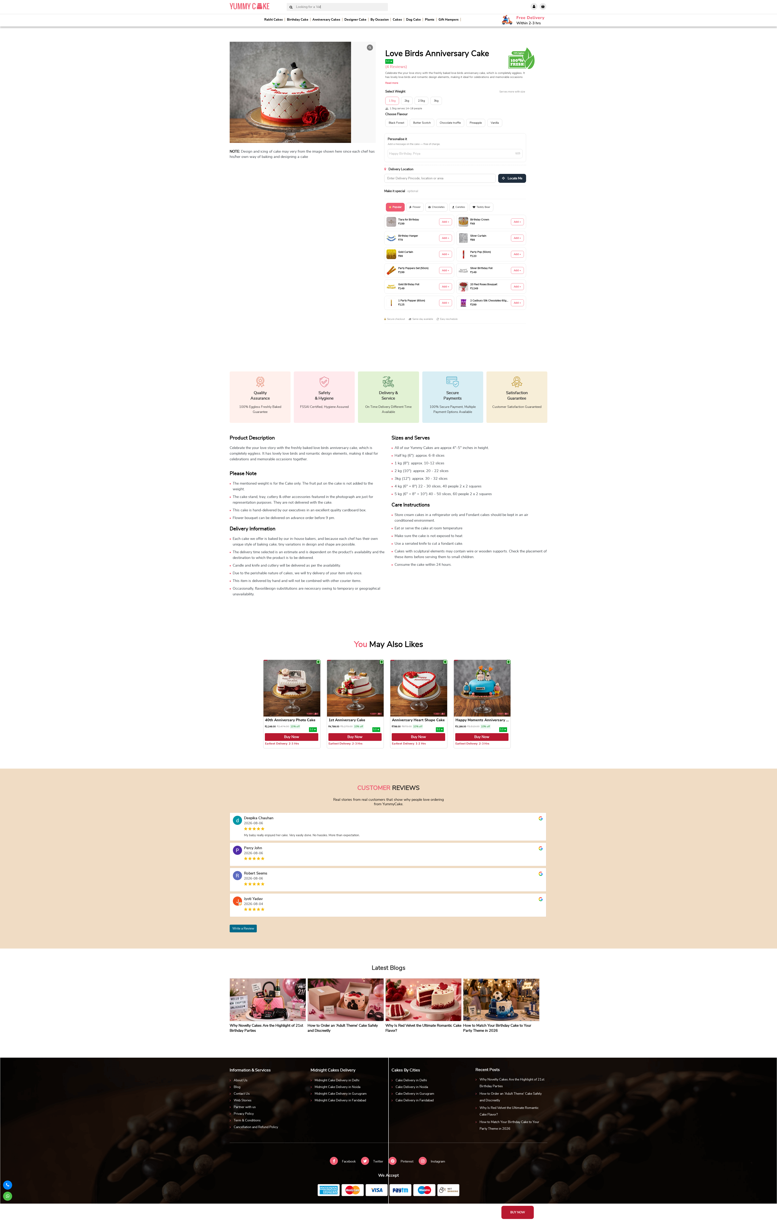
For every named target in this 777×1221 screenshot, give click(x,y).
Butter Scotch (422, 122)
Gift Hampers (448, 19)
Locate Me (514, 178)
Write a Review (243, 928)
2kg (406, 100)
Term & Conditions (247, 1120)
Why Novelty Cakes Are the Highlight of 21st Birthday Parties (512, 1083)
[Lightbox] (370, 48)
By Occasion (379, 19)
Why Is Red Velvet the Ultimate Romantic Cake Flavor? (509, 1111)
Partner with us (245, 1107)
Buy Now (291, 737)
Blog (237, 1087)
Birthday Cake (297, 19)
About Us (240, 1080)
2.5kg (421, 100)
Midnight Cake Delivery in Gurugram (341, 1093)
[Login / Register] (534, 6)
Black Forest (396, 122)
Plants (429, 19)
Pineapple (476, 122)
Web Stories (243, 1100)
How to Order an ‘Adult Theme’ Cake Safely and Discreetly (511, 1097)
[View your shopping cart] (542, 6)
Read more (391, 83)
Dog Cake (413, 19)
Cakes (397, 19)
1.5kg (392, 100)
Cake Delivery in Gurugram (415, 1093)
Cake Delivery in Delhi (411, 1080)
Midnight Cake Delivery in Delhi (337, 1080)
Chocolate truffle (450, 122)
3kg (436, 100)
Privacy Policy (244, 1113)
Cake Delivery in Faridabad (415, 1100)
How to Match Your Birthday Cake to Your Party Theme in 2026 (509, 1125)
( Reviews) (396, 67)
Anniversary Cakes (326, 19)
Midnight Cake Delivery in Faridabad (340, 1100)
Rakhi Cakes (273, 19)
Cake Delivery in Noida (412, 1087)
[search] (291, 7)
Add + (445, 222)
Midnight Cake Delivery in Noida (337, 1087)
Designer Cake (355, 19)
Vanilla (495, 122)
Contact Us (242, 1093)
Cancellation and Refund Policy (256, 1127)
